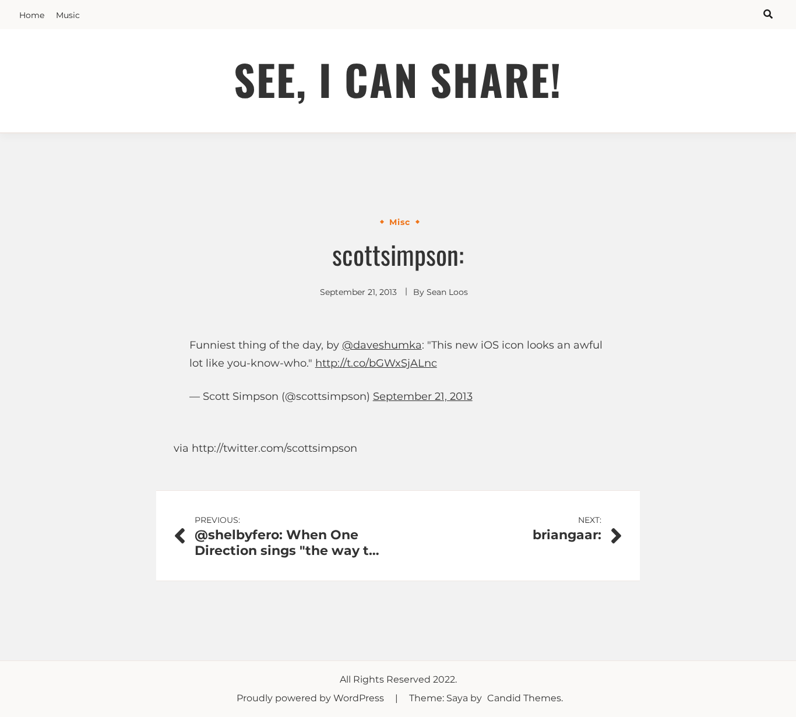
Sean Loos (447, 292)
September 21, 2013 (423, 396)
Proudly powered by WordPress (311, 698)
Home (31, 15)
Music (68, 15)
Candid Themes (524, 698)
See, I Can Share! (398, 79)
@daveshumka (382, 345)
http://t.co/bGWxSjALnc (376, 363)
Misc (399, 222)
